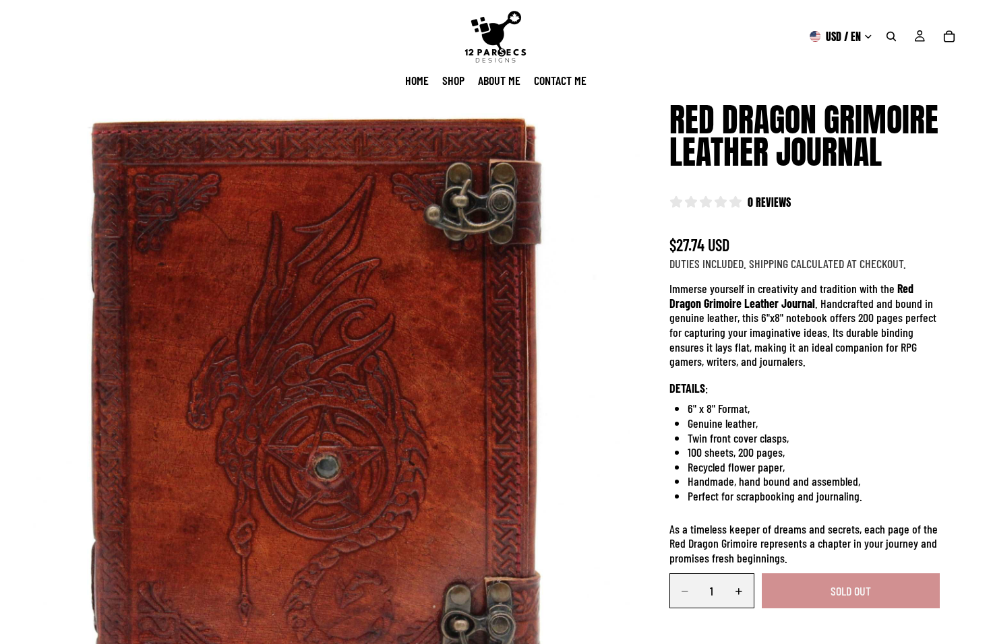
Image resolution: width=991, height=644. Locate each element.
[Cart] (949, 36)
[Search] (891, 36)
